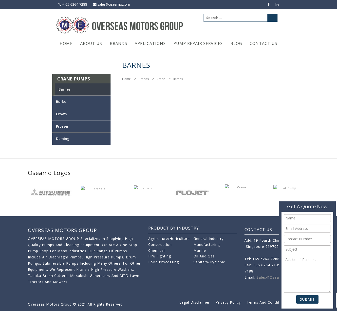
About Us (91, 43)
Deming (62, 138)
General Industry (208, 238)
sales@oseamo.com (113, 4)
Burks (61, 101)
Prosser (62, 126)
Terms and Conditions (267, 302)
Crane (161, 79)
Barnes (64, 89)
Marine (199, 250)
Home (66, 43)
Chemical (156, 250)
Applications (150, 43)
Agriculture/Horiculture (169, 238)
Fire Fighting (159, 256)
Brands (118, 43)
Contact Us (263, 43)
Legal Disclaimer (194, 302)
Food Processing (163, 262)
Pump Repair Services (198, 43)
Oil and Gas (204, 256)
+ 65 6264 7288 (74, 4)
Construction (160, 244)
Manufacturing (206, 244)
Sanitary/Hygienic (209, 262)
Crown (61, 114)
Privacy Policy (228, 302)
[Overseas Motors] (120, 24)
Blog (236, 43)
